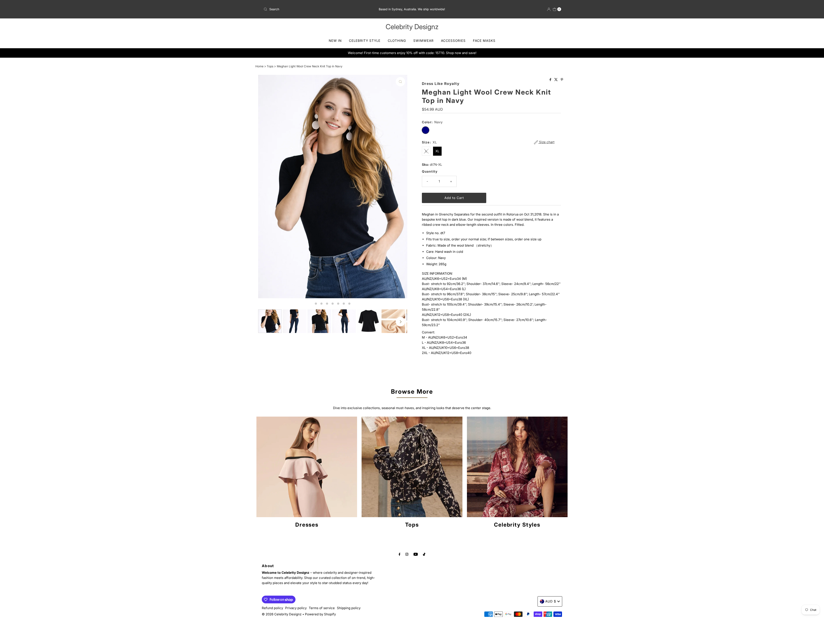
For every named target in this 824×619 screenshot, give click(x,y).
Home (259, 66)
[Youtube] (416, 554)
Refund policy (272, 608)
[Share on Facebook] (551, 80)
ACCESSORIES (453, 41)
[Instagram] (406, 554)
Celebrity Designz (412, 27)
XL (437, 151)
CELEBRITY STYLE (364, 41)
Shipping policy (348, 608)
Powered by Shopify (320, 614)
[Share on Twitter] (556, 80)
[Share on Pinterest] (562, 80)
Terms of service (322, 608)
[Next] (400, 321)
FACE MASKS (484, 41)
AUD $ (550, 601)
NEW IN (335, 41)
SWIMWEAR (423, 41)
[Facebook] (399, 554)
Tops (270, 66)
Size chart (546, 142)
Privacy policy (296, 608)
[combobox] (311, 9)
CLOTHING (397, 41)
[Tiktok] (424, 554)
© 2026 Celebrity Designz (281, 614)
